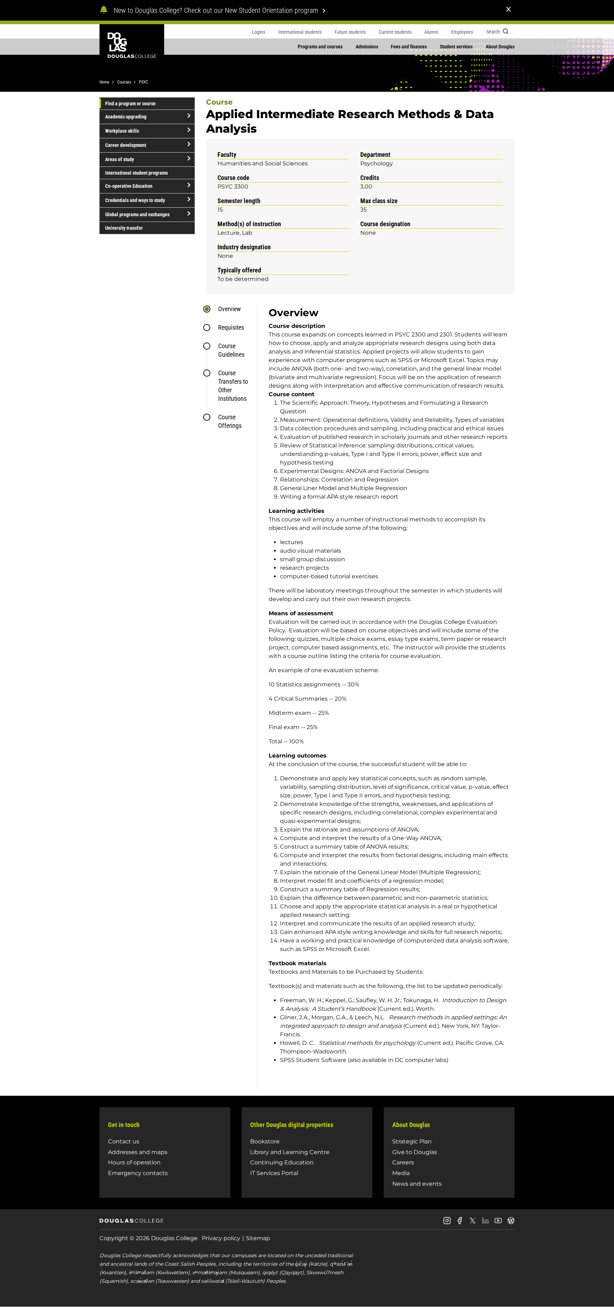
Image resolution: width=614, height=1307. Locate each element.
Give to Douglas (414, 1152)
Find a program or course (130, 103)
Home (104, 82)
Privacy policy (221, 1238)
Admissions (367, 46)
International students (300, 32)
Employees (462, 32)
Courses (124, 82)
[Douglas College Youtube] (498, 1223)
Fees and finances (409, 46)
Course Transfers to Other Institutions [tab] (233, 385)
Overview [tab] (229, 309)
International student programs (136, 173)
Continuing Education (282, 1162)
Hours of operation (134, 1162)
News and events (417, 1183)
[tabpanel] (386, 698)
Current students (395, 32)
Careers (403, 1162)
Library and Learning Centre (289, 1152)
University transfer (124, 228)
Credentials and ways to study (135, 200)
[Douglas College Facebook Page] (459, 1223)
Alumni (431, 32)
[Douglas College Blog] (511, 1223)
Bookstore (265, 1141)
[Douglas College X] (472, 1222)
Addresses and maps (137, 1152)
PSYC (143, 82)
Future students (350, 32)
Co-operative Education (128, 186)
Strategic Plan (412, 1141)
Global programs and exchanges (137, 214)
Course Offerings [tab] (230, 421)
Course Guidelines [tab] (231, 350)
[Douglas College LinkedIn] (485, 1223)
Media (401, 1173)
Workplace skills (122, 131)
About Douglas (500, 46)
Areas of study (119, 159)
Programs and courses (320, 46)
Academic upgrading (125, 116)
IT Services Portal (274, 1173)
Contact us (123, 1141)
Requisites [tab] (231, 327)
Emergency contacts (138, 1173)
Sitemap (258, 1238)
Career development (125, 145)
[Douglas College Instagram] (447, 1223)
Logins (258, 32)
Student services (456, 46)
